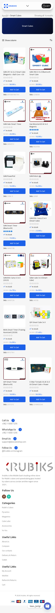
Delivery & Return (9, 555)
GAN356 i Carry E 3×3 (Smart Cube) (38, 219)
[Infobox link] (8, 420)
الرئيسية (5, 15)
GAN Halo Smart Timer (12, 124)
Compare (5, 546)
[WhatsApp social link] (9, 497)
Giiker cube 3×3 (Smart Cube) (38, 279)
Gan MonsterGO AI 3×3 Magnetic (39, 125)
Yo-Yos (4, 530)
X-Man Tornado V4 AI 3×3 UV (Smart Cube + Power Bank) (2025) (40, 384)
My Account (6, 571)
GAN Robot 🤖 (35, 176)
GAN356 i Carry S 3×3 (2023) (11, 279)
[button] (14, 89)
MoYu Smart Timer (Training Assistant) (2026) (14, 331)
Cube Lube (6, 521)
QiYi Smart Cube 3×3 (38, 322)
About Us (5, 541)
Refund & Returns (9, 580)
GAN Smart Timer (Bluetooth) (10, 227)
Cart (3, 584)
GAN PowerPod (9, 176)
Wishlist (5, 575)
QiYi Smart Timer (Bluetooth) (10, 383)
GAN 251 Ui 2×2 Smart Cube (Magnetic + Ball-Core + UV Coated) (14, 74)
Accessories (7, 526)
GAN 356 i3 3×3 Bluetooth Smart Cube (40, 73)
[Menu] (27, 6)
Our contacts (7, 550)
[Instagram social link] (4, 497)
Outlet (4, 560)
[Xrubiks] (10, 6)
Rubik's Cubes (7, 507)
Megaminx (6, 516)
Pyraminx (5, 512)
